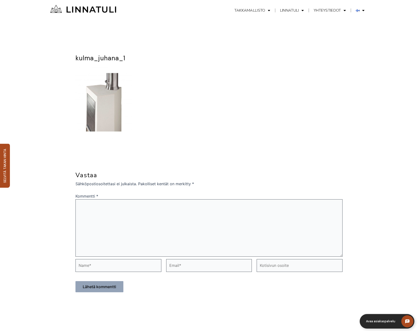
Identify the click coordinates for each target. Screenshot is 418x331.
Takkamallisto (249, 10)
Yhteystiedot (327, 10)
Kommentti (86, 196)
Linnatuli (289, 10)
